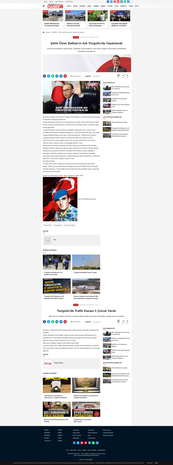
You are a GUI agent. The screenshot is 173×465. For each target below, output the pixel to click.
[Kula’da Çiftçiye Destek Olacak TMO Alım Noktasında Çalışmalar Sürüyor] (86, 286)
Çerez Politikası (59, 1)
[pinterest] (65, 76)
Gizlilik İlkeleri (69, 1)
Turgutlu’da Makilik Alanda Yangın (85, 272)
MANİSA (103, 6)
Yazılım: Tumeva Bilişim (86, 459)
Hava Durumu (107, 430)
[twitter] (48, 76)
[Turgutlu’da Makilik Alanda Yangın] (86, 262)
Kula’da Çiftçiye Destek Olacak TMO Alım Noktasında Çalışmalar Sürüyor (86, 297)
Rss (67, 450)
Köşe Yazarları (77, 435)
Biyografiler (76, 438)
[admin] (128, 1)
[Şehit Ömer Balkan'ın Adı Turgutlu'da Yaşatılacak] (71, 97)
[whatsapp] (52, 76)
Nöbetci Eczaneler (108, 435)
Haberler (48, 32)
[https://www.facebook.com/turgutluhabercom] (108, 1)
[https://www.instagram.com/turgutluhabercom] (115, 1)
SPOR (116, 6)
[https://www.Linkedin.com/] (121, 1)
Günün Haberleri (92, 432)
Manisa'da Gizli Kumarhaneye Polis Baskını (56, 420)
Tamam (156, 463)
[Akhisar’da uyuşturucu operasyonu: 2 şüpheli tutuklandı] (86, 385)
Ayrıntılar (149, 463)
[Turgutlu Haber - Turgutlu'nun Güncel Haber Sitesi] (55, 6)
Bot (55, 239)
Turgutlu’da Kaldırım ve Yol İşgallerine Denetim (53, 273)
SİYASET (110, 6)
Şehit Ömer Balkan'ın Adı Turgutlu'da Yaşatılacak (71, 32)
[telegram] (56, 76)
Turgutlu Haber (58, 363)
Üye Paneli (91, 430)
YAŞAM (131, 6)
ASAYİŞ (69, 6)
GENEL (89, 6)
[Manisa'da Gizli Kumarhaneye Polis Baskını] (57, 409)
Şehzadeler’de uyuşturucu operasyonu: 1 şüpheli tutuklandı (55, 396)
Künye (45, 1)
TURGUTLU (123, 6)
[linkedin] (61, 76)
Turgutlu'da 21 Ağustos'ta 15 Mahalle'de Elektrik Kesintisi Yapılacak (54, 298)
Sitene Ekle (73, 450)
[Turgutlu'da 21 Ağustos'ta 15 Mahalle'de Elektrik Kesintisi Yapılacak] (57, 286)
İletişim (51, 1)
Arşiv (89, 435)
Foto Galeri (76, 430)
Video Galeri (76, 432)
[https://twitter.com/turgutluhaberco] (111, 1)
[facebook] (44, 76)
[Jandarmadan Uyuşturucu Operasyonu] (86, 409)
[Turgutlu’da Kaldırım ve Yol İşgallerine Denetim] (57, 262)
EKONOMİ (82, 6)
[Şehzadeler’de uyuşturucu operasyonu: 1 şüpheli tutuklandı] (57, 385)
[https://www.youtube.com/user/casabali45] (118, 1)
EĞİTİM (75, 6)
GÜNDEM (96, 6)
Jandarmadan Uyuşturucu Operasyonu (83, 420)
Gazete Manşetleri (108, 432)
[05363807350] (125, 1)
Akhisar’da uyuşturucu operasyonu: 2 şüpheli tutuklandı (86, 396)
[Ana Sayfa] (43, 32)
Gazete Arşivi (91, 438)
